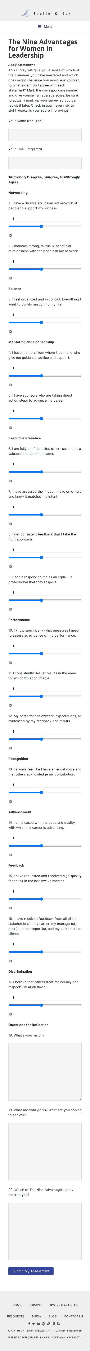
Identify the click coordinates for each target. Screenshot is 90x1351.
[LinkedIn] (38, 1323)
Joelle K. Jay (45, 10)
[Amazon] (53, 1323)
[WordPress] (43, 1323)
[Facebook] (29, 1323)
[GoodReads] (48, 1323)
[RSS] (58, 1323)
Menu (48, 26)
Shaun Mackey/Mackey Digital (61, 1337)
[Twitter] (33, 1323)
